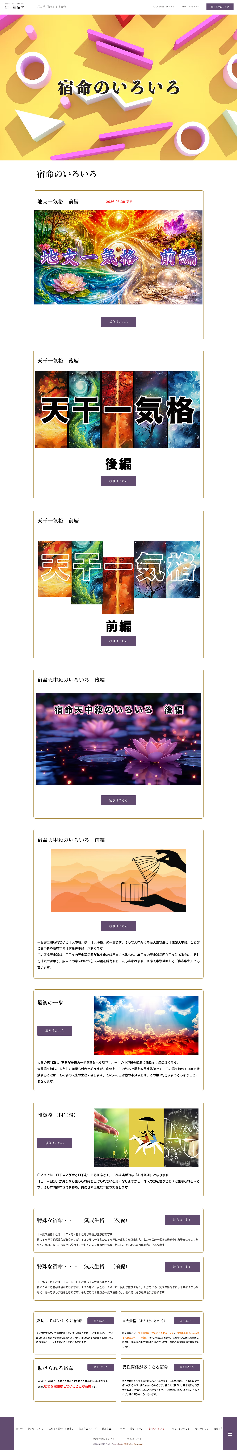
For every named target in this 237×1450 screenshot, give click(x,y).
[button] (230, 1433)
